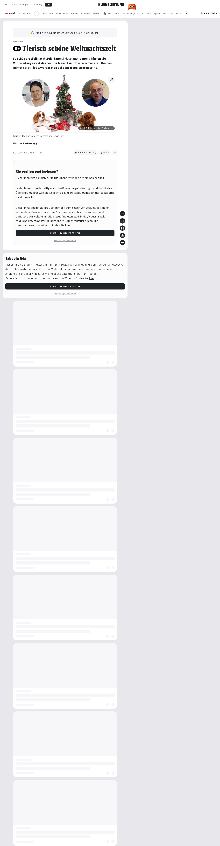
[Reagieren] (122, 213)
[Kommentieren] (122, 221)
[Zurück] (36, 13)
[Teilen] (122, 235)
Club (7, 4)
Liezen (106, 153)
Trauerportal (25, 4)
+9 (115, 153)
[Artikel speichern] (122, 228)
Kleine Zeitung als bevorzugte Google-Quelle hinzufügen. (67, 33)
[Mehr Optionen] (122, 242)
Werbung (38, 4)
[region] (111, 13)
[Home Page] (111, 4)
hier (67, 225)
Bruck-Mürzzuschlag (87, 153)
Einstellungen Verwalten (65, 240)
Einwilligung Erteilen (65, 233)
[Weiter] (186, 13)
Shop (14, 4)
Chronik (18, 42)
